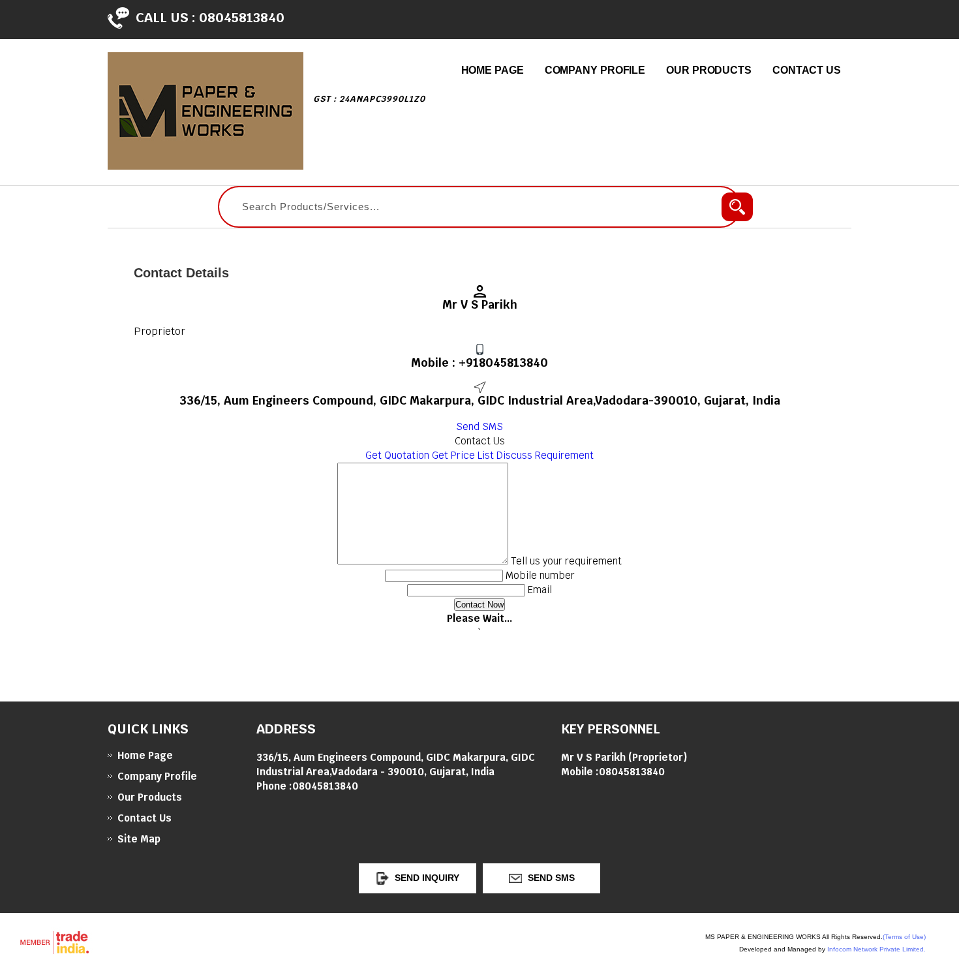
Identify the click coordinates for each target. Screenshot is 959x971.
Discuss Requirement (545, 455)
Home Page (492, 70)
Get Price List (463, 455)
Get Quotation (397, 455)
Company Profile (595, 70)
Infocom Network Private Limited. (876, 949)
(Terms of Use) (904, 936)
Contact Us (806, 70)
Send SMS (479, 426)
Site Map (138, 839)
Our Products (709, 70)
